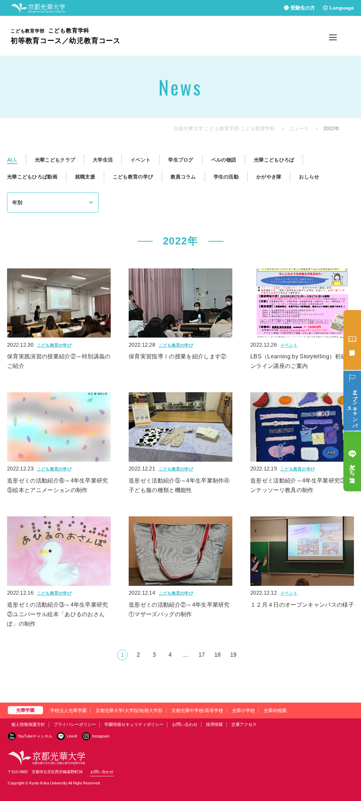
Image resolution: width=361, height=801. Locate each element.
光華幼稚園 (275, 710)
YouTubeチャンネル (35, 736)
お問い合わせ (184, 724)
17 (201, 655)
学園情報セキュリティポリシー (134, 724)
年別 (17, 202)
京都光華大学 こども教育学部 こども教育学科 (224, 128)
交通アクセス (244, 724)
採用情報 (214, 724)
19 (233, 655)
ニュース (299, 128)
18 (217, 655)
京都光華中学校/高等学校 (197, 710)
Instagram (100, 736)
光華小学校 (243, 710)
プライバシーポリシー (75, 724)
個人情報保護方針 (28, 724)
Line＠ (72, 736)
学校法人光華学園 (68, 710)
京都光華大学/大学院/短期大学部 (129, 710)
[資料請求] (352, 340)
